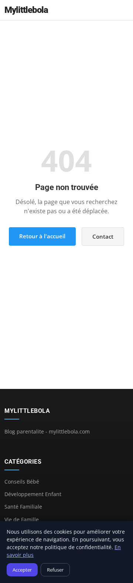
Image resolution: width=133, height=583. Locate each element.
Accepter (22, 569)
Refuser (55, 569)
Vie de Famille (21, 519)
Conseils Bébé (21, 481)
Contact (102, 236)
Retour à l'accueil (42, 236)
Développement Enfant (32, 494)
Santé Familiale (23, 506)
